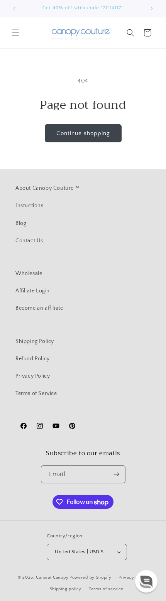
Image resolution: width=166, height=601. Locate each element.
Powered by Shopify (90, 577)
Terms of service (106, 589)
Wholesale (28, 273)
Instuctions (29, 206)
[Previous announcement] (14, 8)
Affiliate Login (32, 291)
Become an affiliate (39, 308)
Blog (20, 223)
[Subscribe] (116, 474)
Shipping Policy (34, 341)
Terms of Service (36, 393)
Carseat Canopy (52, 577)
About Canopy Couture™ (47, 188)
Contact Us (29, 241)
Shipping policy (66, 589)
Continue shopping (83, 133)
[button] (15, 32)
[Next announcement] (151, 8)
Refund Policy (32, 359)
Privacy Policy (32, 376)
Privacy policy (133, 577)
